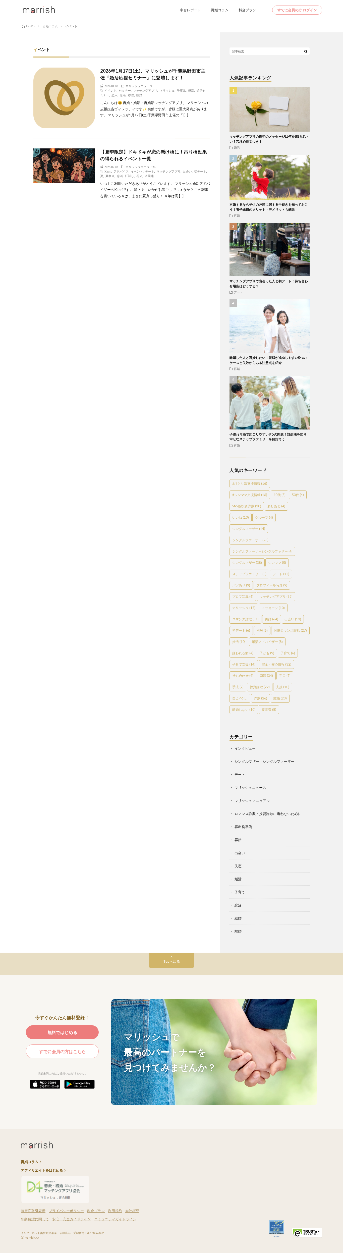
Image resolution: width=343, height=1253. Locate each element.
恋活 (123, 94)
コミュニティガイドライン (115, 1219)
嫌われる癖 (242, 653)
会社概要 (132, 1211)
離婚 (139, 94)
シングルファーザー (250, 540)
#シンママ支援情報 (249, 495)
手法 (238, 687)
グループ (264, 517)
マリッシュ (167, 90)
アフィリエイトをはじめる (42, 1170)
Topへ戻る (171, 961)
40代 (279, 495)
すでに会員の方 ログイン (297, 10)
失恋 (238, 866)
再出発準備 (243, 827)
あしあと (276, 506)
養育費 (269, 709)
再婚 (237, 215)
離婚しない (243, 709)
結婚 (238, 918)
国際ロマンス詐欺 (290, 630)
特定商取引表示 (33, 1211)
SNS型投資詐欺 (246, 506)
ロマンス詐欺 (245, 619)
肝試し (129, 175)
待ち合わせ (242, 676)
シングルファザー (248, 529)
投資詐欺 (260, 687)
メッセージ (273, 608)
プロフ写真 (242, 596)
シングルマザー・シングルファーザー (264, 761)
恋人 (114, 94)
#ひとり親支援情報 (249, 483)
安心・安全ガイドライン (71, 1219)
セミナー (125, 90)
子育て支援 (243, 664)
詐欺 (260, 698)
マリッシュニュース (139, 85)
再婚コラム (219, 10)
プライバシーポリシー (66, 1211)
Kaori (107, 171)
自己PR (240, 698)
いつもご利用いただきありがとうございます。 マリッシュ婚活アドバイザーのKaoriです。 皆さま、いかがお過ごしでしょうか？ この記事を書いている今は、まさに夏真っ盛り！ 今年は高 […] (155, 189)
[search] (306, 51)
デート (149, 171)
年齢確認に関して (35, 1219)
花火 (139, 175)
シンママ (277, 563)
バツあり (241, 585)
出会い (187, 171)
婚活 (191, 90)
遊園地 (149, 175)
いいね (240, 517)
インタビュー (245, 748)
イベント (110, 90)
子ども (267, 653)
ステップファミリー (249, 574)
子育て (287, 653)
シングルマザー (247, 563)
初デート (200, 171)
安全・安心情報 (276, 664)
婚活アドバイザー (267, 642)
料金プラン (247, 10)
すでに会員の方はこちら (62, 1051)
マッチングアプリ (145, 90)
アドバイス (121, 171)
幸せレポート (190, 10)
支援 (282, 687)
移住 (131, 94)
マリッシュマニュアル (141, 166)
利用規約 (115, 1211)
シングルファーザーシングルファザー (262, 551)
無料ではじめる (62, 1032)
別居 (262, 630)
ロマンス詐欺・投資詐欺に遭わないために (268, 813)
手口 (285, 676)
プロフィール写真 (271, 585)
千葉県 (181, 90)
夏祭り (110, 175)
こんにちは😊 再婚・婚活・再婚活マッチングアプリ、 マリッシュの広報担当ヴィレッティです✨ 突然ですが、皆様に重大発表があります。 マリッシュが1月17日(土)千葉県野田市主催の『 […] (154, 108)
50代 (298, 495)
